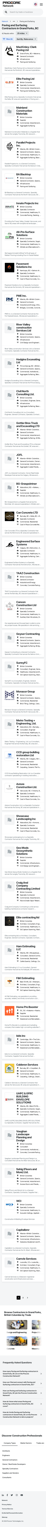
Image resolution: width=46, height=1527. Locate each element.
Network (8, 6)
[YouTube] (22, 1495)
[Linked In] (3, 1495)
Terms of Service (7, 1509)
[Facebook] (7, 1495)
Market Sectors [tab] (26, 1443)
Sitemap (4, 1517)
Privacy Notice (6, 1504)
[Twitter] (12, 1495)
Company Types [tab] (10, 1443)
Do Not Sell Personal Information (12, 1513)
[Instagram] (17, 1495)
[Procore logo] (12, 3)
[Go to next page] (27, 1298)
